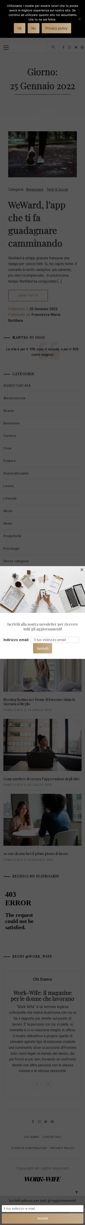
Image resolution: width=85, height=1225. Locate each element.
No (33, 28)
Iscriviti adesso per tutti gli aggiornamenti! (42, 1201)
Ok (19, 28)
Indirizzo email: (16, 640)
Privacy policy (56, 28)
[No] (79, 22)
